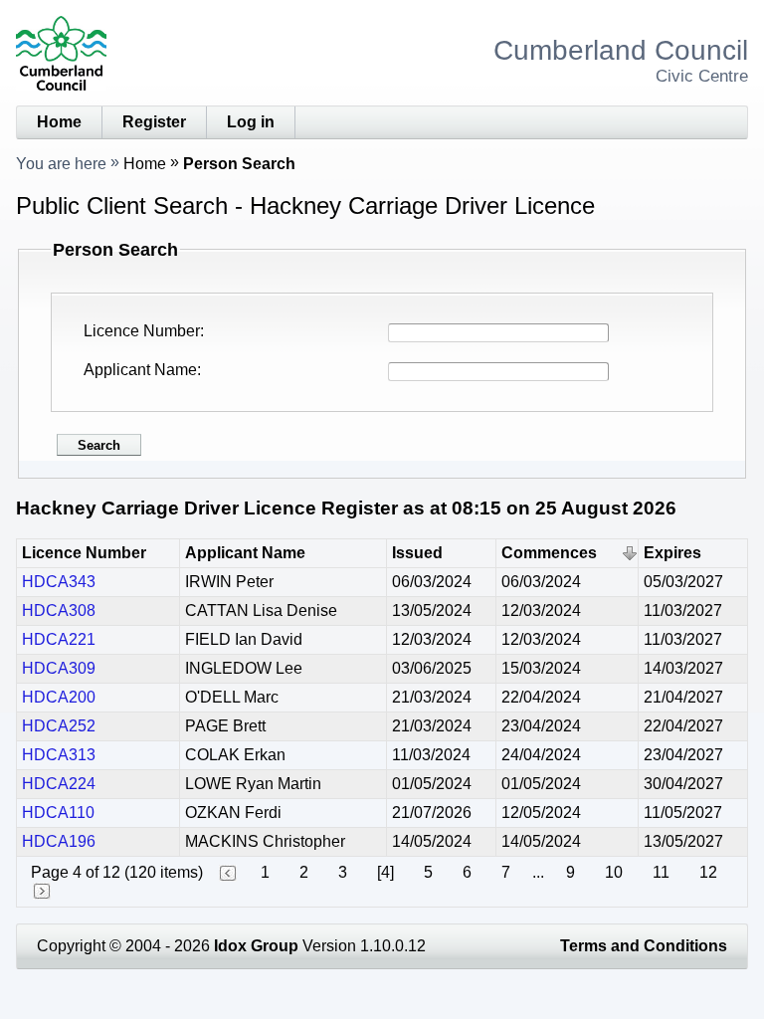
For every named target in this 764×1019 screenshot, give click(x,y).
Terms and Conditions (643, 945)
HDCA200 (59, 697)
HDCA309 (59, 668)
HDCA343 (59, 581)
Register (154, 121)
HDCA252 (59, 725)
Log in (251, 121)
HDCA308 (59, 610)
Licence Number (142, 330)
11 (661, 872)
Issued (417, 552)
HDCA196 (59, 841)
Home (59, 121)
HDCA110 (58, 812)
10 (614, 872)
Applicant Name (140, 369)
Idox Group (256, 945)
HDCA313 (59, 754)
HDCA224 (59, 783)
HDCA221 (59, 639)
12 (708, 872)
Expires (672, 552)
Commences (549, 552)
